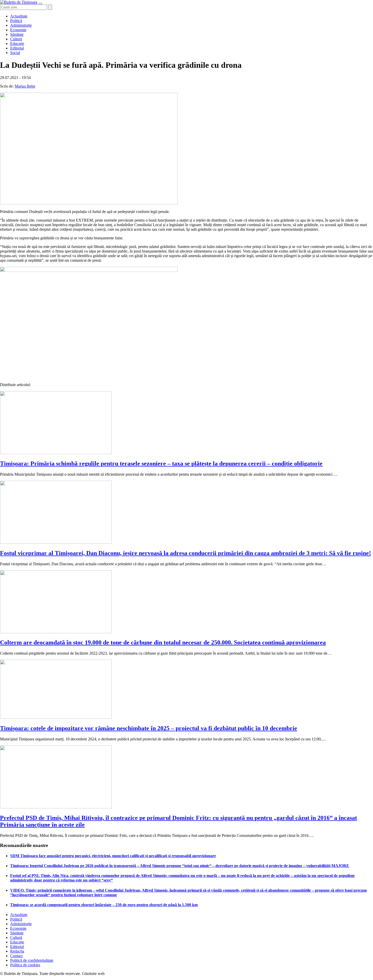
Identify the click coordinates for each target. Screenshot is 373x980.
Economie (18, 30)
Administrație (21, 25)
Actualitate (18, 16)
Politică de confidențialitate (31, 960)
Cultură (16, 39)
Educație (17, 43)
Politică (16, 21)
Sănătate (17, 34)
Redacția (17, 951)
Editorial (17, 48)
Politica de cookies (25, 965)
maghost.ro (115, 973)
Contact (16, 956)
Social (15, 53)
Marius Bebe (25, 86)
